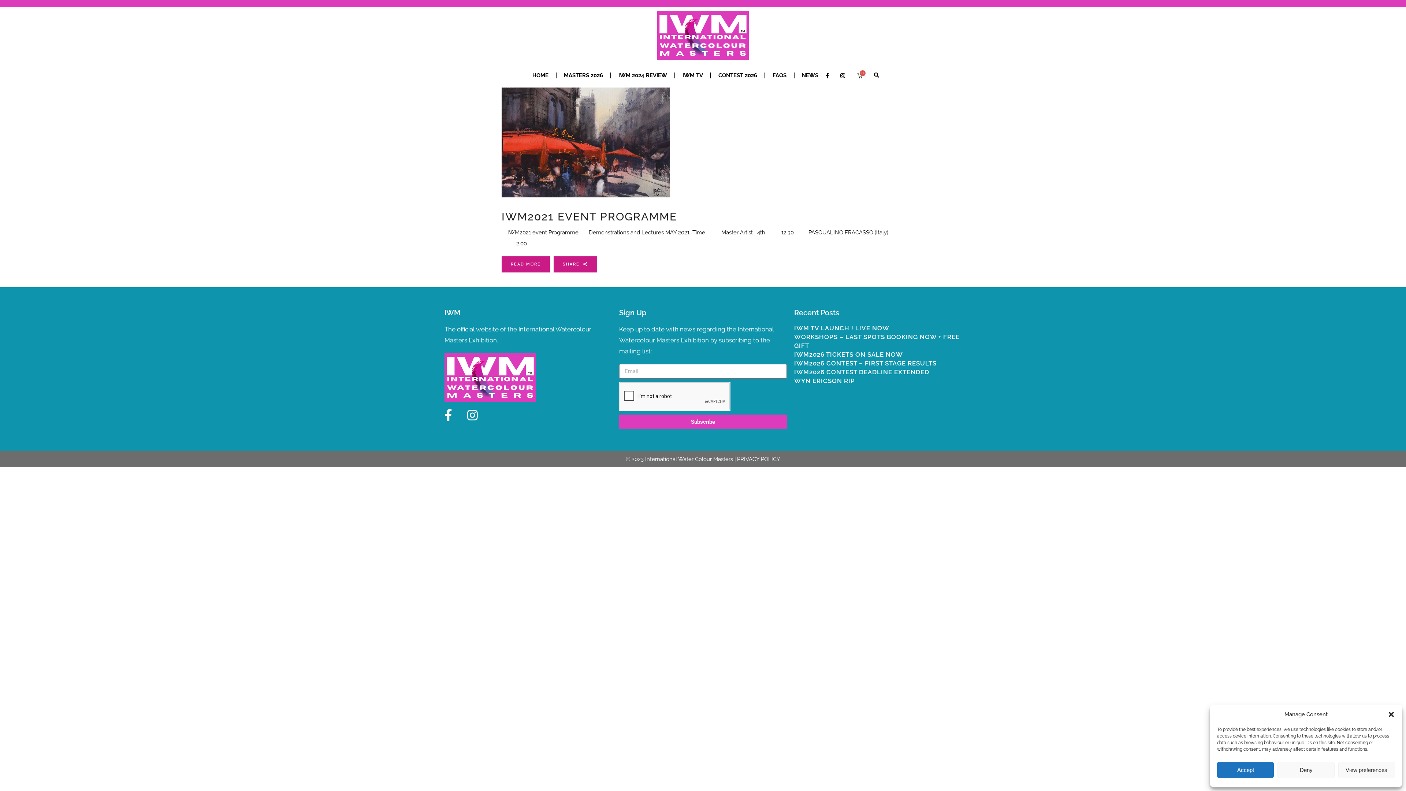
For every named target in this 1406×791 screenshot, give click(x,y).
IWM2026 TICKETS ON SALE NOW (848, 354)
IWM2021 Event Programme (589, 216)
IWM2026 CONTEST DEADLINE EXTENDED (861, 372)
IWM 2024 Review (642, 75)
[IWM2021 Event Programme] (586, 142)
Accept (1245, 770)
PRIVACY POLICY (758, 459)
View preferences (1366, 770)
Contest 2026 (737, 75)
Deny (1306, 770)
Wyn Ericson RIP (824, 381)
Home (540, 75)
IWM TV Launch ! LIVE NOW (841, 328)
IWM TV (692, 75)
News (810, 75)
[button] (1391, 714)
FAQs (779, 75)
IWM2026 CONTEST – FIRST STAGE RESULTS (865, 363)
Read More (526, 264)
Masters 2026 (583, 75)
